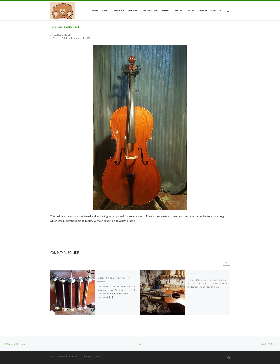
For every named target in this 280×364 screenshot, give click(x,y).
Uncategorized (71, 26)
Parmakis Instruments (69, 356)
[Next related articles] (226, 261)
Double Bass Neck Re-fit (113, 278)
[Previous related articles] (218, 261)
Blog (60, 26)
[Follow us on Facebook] (228, 358)
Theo (55, 38)
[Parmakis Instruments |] (62, 10)
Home (53, 26)
